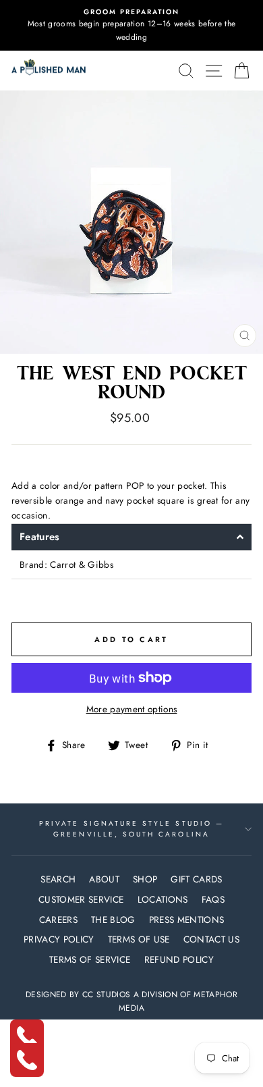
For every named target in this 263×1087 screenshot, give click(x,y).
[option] (131, 25)
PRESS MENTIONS (187, 919)
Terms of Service (89, 959)
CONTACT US (211, 939)
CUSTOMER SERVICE (80, 899)
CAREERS (58, 919)
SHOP (145, 879)
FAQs (213, 899)
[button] (131, 537)
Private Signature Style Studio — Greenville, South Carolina (131, 828)
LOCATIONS (163, 899)
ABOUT (104, 879)
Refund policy (179, 959)
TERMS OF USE (139, 939)
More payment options (131, 709)
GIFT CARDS (196, 879)
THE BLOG (113, 919)
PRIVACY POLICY (59, 939)
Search (58, 879)
